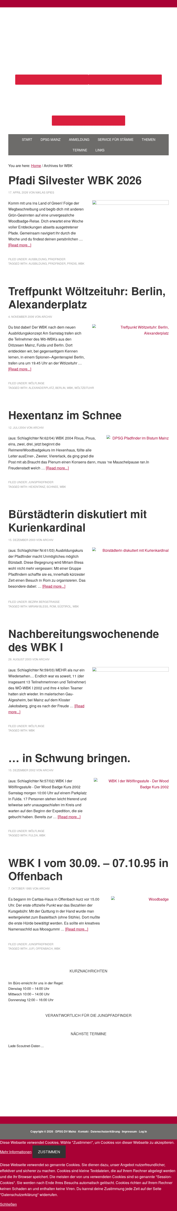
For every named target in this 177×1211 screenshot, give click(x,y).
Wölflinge (36, 383)
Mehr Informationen (16, 1151)
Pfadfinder (56, 259)
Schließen (8, 1204)
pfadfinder (57, 263)
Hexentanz (37, 486)
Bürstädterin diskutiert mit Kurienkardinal (77, 520)
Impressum (129, 1131)
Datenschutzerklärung (105, 1131)
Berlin (60, 388)
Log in (143, 1131)
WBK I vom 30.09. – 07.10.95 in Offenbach (88, 869)
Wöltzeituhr (84, 388)
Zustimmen (49, 1151)
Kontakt (83, 1131)
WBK (81, 263)
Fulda (33, 835)
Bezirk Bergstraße (44, 602)
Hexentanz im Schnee (65, 415)
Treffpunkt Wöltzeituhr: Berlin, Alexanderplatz (86, 297)
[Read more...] (19, 245)
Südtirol (64, 606)
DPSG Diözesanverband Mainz (88, 25)
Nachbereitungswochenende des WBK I (83, 640)
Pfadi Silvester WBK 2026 (75, 180)
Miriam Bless (38, 606)
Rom (53, 606)
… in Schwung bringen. (69, 758)
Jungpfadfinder (40, 482)
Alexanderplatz (41, 388)
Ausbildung (37, 259)
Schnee (52, 486)
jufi (31, 948)
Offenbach (44, 948)
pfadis (72, 263)
